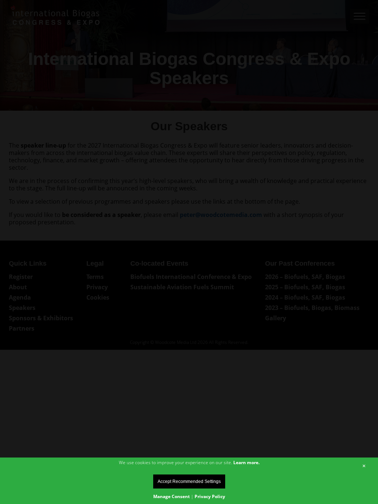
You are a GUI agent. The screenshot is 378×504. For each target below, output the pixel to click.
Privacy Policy (210, 496)
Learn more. (246, 462)
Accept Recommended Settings (189, 481)
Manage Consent (171, 496)
